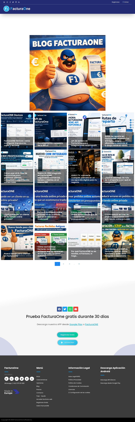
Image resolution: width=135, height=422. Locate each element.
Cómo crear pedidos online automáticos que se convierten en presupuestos (84, 215)
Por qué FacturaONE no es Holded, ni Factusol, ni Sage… (83, 253)
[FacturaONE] (16, 9)
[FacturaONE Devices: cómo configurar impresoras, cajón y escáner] (17, 131)
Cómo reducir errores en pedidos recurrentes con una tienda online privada (117, 216)
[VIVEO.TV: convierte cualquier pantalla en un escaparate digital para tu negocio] (84, 167)
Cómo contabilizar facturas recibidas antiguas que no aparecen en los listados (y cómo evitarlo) (50, 251)
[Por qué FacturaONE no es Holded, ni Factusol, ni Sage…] (84, 241)
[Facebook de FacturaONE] (10, 2)
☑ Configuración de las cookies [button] (79, 393)
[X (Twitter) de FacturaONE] (64, 309)
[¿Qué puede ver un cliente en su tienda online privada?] (17, 204)
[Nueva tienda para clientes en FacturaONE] (17, 241)
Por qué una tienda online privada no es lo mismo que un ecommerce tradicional (50, 215)
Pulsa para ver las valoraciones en (67, 302)
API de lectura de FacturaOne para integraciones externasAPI (84, 143)
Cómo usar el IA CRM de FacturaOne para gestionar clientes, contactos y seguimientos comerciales (16, 178)
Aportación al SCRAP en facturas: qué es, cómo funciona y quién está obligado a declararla (116, 252)
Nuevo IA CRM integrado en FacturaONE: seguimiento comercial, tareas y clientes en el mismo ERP (49, 178)
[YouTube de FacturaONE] (16, 2)
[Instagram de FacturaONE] (7, 2)
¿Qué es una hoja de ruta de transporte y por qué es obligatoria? (118, 180)
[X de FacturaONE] (13, 2)
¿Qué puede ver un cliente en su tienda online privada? (16, 216)
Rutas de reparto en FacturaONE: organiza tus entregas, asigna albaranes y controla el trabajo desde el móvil (117, 141)
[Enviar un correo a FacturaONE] (75, 309)
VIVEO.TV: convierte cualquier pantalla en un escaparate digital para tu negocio (84, 179)
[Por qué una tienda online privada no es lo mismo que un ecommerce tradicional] (51, 204)
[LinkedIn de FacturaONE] (19, 2)
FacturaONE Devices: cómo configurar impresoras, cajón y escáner (17, 143)
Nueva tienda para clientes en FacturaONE (17, 254)
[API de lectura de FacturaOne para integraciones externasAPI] (84, 131)
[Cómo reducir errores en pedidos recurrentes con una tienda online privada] (118, 204)
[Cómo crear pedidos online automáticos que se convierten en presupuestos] (84, 204)
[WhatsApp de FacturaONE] (70, 309)
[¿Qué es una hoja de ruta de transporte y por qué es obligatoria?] (118, 167)
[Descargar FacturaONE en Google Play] (4, 2)
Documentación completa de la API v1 (50, 144)
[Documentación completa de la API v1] (51, 131)
